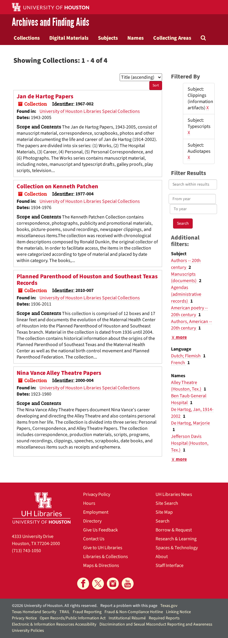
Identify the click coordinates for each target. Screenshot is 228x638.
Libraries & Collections (105, 556)
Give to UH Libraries (102, 547)
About (162, 556)
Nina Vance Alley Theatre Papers (59, 373)
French (178, 362)
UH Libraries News (174, 494)
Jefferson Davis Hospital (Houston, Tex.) (189, 443)
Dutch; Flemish (186, 356)
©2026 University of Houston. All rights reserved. (54, 606)
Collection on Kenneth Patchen (57, 186)
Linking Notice (178, 612)
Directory (92, 521)
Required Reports (164, 618)
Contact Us (93, 539)
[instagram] (113, 583)
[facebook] (83, 583)
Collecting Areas (172, 38)
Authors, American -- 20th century (191, 325)
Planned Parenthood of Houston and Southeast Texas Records (87, 279)
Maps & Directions (101, 565)
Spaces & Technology (177, 547)
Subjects (108, 38)
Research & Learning (176, 539)
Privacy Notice (24, 618)
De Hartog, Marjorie (190, 423)
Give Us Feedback (100, 530)
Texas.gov (169, 606)
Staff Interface (169, 565)
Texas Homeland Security (34, 612)
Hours (89, 503)
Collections (27, 38)
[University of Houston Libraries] (41, 508)
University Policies (28, 631)
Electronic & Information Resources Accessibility (54, 624)
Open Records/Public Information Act (73, 618)
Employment (95, 512)
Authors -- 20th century (186, 264)
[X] (98, 583)
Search (163, 521)
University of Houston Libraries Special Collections (89, 111)
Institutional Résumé (127, 618)
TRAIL (64, 612)
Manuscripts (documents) (184, 277)
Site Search (167, 503)
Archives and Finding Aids (50, 22)
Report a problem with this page (128, 606)
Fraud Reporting (87, 612)
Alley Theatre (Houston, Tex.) (186, 386)
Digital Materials (68, 38)
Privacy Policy (96, 494)
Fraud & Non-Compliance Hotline (133, 612)
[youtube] (128, 583)
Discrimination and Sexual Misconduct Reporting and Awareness (155, 624)
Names (135, 38)
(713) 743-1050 (26, 550)
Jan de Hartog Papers (45, 96)
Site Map (164, 512)
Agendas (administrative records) (186, 294)
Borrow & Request (174, 530)
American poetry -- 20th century (189, 311)
